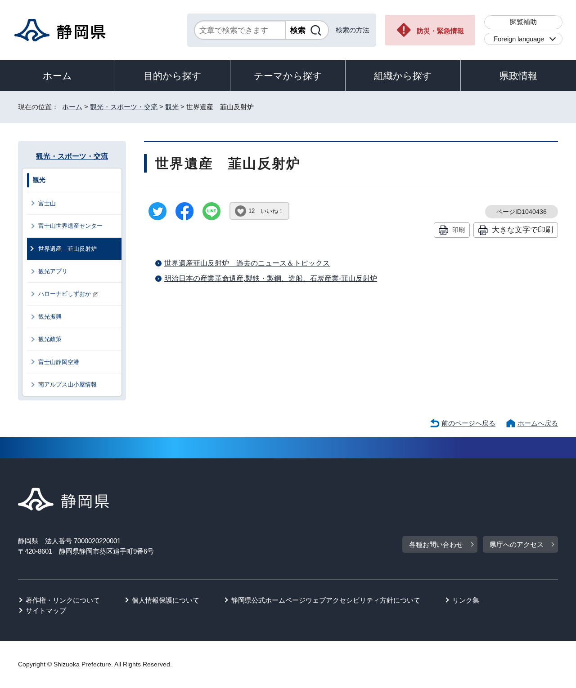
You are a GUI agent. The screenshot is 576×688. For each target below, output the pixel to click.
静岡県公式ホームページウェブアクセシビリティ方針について (325, 600)
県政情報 (518, 76)
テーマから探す (288, 76)
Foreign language (519, 39)
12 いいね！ (266, 211)
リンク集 (465, 600)
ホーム (57, 76)
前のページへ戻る (468, 423)
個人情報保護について (165, 600)
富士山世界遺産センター (70, 225)
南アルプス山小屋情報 (67, 384)
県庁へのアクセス (517, 544)
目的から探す (173, 76)
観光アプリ (53, 271)
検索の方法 (352, 30)
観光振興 (50, 316)
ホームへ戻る (538, 423)
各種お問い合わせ (436, 544)
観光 (172, 107)
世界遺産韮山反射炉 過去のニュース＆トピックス (247, 263)
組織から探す (403, 76)
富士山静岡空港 (58, 362)
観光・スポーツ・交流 (124, 107)
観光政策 (50, 339)
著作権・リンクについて (63, 600)
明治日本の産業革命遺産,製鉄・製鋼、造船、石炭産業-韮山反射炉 (270, 278)
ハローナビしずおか (64, 293)
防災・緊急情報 (440, 31)
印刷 (458, 229)
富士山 (47, 203)
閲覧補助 (523, 22)
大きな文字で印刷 (522, 229)
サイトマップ (46, 610)
